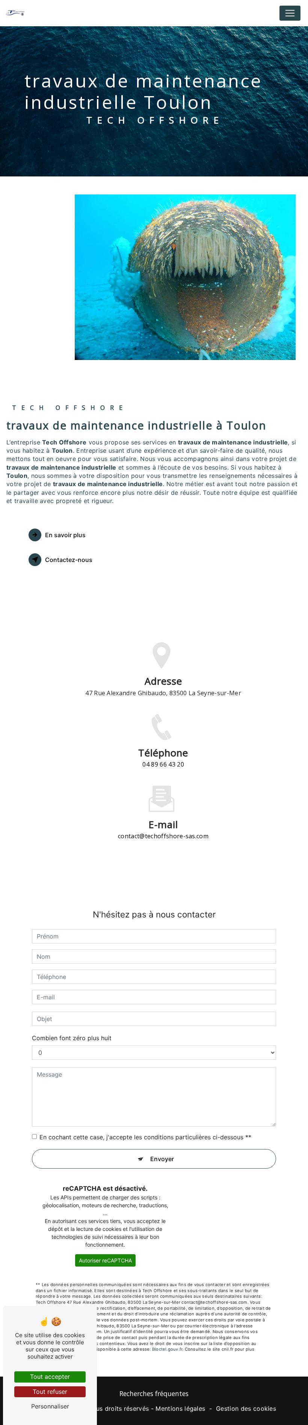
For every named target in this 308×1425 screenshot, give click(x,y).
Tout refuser (50, 1391)
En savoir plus (65, 535)
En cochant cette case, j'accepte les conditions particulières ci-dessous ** (145, 1137)
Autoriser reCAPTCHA (105, 1260)
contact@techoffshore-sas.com (163, 836)
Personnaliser (50, 1406)
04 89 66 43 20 (163, 764)
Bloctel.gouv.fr (167, 1349)
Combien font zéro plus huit (72, 1038)
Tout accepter (50, 1376)
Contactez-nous (68, 559)
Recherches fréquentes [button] (154, 1393)
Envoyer (162, 1159)
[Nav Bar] (289, 13)
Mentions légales (180, 1408)
